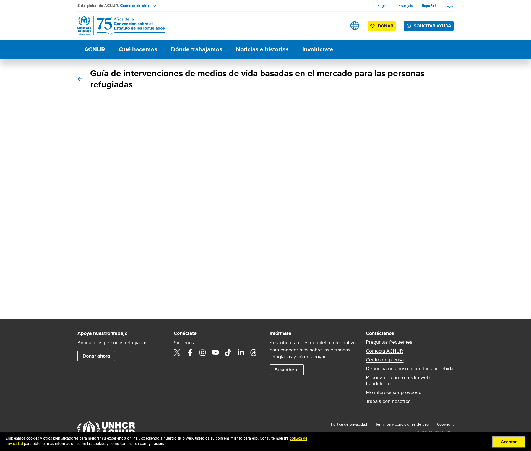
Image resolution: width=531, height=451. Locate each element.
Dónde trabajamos (196, 49)
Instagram (202, 352)
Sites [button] (354, 25)
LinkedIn (240, 352)
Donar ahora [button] (96, 355)
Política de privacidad (349, 424)
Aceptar (509, 442)
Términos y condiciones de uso (402, 424)
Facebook (190, 352)
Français (406, 5)
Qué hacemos (138, 49)
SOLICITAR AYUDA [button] (432, 26)
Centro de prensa (385, 360)
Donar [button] (385, 26)
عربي (449, 5)
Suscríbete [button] (287, 369)
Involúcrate (317, 49)
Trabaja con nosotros (388, 401)
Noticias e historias (262, 49)
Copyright (445, 424)
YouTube (215, 352)
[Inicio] (116, 25)
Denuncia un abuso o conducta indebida (409, 369)
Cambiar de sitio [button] (135, 5)
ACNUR (94, 49)
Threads (253, 352)
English (383, 5)
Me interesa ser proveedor (394, 392)
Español (429, 5)
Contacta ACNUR (384, 351)
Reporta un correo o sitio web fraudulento (398, 380)
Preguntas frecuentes (389, 342)
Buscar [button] (337, 25)
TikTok (228, 352)
